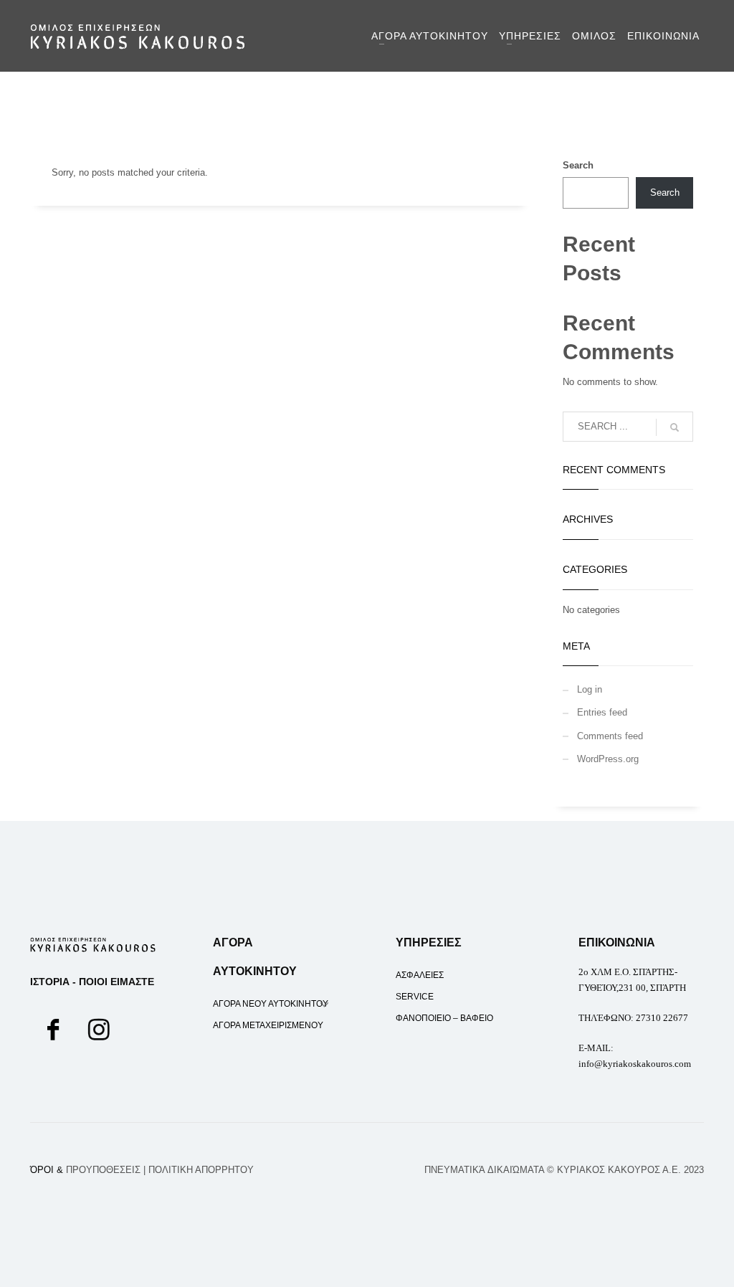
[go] (674, 427)
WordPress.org (608, 759)
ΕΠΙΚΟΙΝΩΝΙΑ (616, 942)
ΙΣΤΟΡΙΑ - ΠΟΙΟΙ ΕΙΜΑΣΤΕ (92, 981)
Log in (589, 689)
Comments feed (610, 736)
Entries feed (602, 712)
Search (578, 165)
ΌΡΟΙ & (85, 1169)
